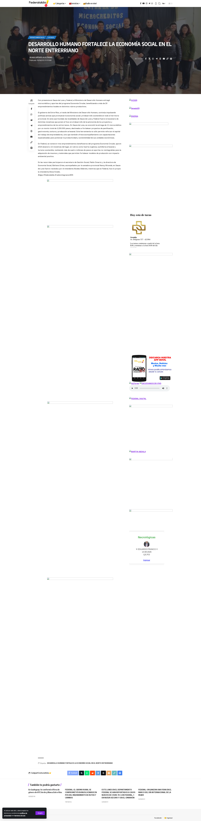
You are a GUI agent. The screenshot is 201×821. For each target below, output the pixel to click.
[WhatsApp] (152, 3)
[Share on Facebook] (145, 59)
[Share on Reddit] (31, 120)
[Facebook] (141, 3)
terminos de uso (20, 815)
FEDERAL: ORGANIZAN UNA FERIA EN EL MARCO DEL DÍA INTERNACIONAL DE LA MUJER (154, 792)
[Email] (163, 59)
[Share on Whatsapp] (153, 59)
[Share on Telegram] (156, 59)
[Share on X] (149, 59)
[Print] (171, 59)
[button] (40, 813)
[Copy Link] (167, 59)
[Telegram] (149, 3)
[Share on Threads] (160, 59)
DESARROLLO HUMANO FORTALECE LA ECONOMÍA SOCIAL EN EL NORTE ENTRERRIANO (80, 763)
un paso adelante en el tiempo (41, 57)
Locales (51, 37)
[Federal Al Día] (38, 3)
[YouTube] (143, 3)
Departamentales (37, 37)
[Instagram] (146, 3)
